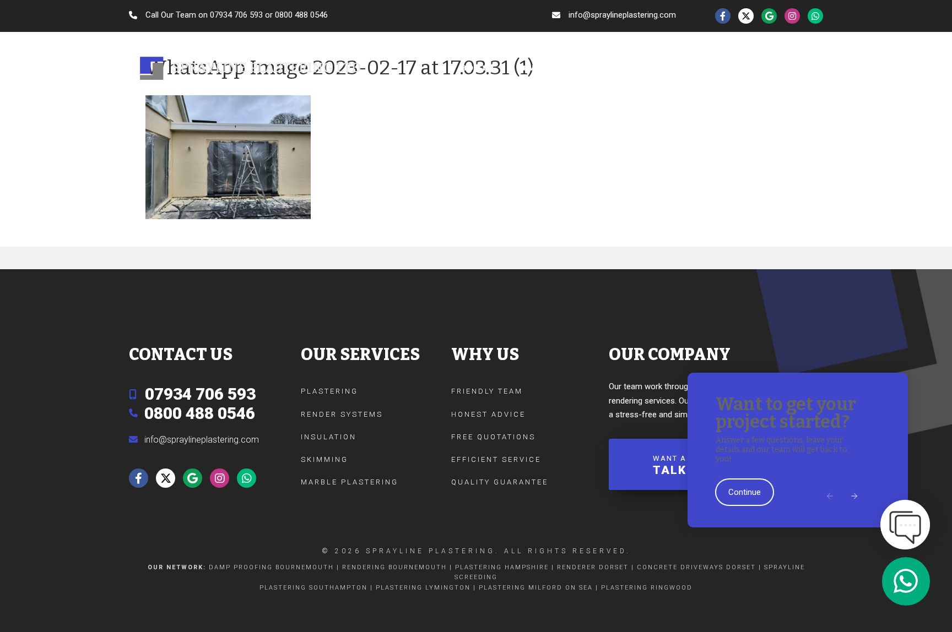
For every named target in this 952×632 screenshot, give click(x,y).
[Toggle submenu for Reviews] (731, 68)
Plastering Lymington (423, 587)
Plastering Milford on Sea (536, 587)
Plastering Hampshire (502, 567)
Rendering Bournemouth (394, 567)
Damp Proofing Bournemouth (271, 567)
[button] (830, 496)
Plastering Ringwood (647, 587)
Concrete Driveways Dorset (696, 567)
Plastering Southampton (313, 587)
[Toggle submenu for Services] (574, 68)
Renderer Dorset (593, 567)
